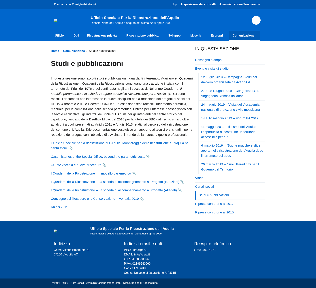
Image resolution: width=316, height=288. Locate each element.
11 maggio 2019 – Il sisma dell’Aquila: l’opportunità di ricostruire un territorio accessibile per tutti (228, 132)
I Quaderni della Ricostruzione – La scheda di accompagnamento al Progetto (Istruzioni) (115, 182)
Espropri (217, 35)
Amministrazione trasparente (103, 282)
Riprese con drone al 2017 (214, 204)
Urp (174, 4)
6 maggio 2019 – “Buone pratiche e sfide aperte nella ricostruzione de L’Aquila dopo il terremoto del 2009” (232, 151)
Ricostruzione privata (102, 35)
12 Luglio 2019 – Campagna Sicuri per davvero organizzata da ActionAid (229, 79)
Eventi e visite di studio (212, 68)
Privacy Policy (59, 282)
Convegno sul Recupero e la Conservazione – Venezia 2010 (95, 198)
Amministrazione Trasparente (239, 4)
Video (199, 178)
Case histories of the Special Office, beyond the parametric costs (98, 156)
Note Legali (77, 282)
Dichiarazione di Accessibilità (140, 282)
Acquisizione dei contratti (198, 4)
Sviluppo (174, 35)
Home (55, 50)
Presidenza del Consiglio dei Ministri (75, 4)
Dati (76, 35)
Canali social (204, 186)
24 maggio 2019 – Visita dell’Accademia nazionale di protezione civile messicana (230, 107)
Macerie (195, 35)
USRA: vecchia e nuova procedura (76, 165)
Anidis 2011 (59, 207)
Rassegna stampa (208, 60)
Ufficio (59, 35)
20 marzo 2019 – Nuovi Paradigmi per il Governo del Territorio (230, 166)
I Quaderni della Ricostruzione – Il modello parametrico (91, 173)
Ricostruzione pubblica (142, 35)
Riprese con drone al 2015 (214, 212)
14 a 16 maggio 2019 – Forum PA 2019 (229, 118)
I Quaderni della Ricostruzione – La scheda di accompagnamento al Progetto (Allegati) (114, 190)
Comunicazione (243, 35)
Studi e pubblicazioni (214, 195)
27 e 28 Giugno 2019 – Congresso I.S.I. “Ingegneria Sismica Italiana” (230, 93)
